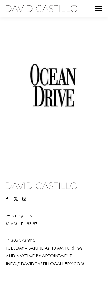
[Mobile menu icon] (98, 8)
